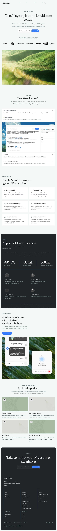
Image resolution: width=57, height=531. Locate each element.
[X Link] (46, 522)
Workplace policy (18, 522)
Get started (35, 30)
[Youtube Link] (52, 522)
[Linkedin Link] (49, 522)
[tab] (28, 111)
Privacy (25, 522)
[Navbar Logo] (6, 3)
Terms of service (8, 522)
